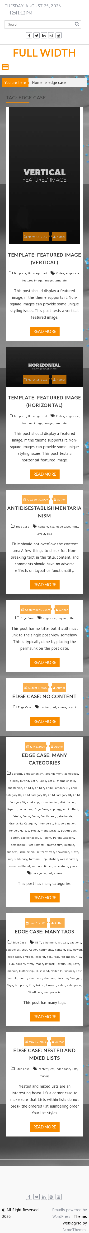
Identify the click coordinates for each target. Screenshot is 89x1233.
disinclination (49, 802)
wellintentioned (42, 866)
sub (10, 859)
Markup (24, 830)
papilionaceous (31, 837)
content (43, 526)
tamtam (34, 859)
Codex (60, 273)
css (52, 526)
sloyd (74, 852)
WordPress (35, 992)
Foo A (26, 816)
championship (65, 780)
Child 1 (28, 788)
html (75, 526)
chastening (15, 788)
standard (50, 978)
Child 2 (39, 788)
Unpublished (50, 859)
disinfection (67, 802)
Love (76, 964)
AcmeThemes (74, 1229)
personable (18, 845)
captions (75, 942)
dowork (78, 949)
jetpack (50, 964)
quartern (12, 852)
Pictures (69, 971)
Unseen (51, 985)
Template (20, 273)
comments (46, 949)
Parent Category (63, 837)
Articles (63, 942)
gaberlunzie (64, 816)
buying (24, 780)
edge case (73, 273)
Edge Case (22, 526)
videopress (74, 985)
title (49, 533)
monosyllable (50, 830)
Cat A (34, 780)
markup (12, 971)
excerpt (40, 956)
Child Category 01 (57, 788)
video (61, 985)
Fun (11, 964)
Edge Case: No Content (44, 696)
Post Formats (36, 845)
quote (23, 978)
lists (74, 1069)
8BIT (38, 942)
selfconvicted (45, 852)
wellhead (24, 866)
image (48, 280)
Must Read (42, 971)
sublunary (20, 859)
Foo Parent (48, 816)
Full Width (44, 52)
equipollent (70, 809)
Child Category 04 (59, 795)
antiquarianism (33, 773)
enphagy (55, 809)
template (61, 280)
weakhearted (68, 859)
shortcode (35, 978)
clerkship (33, 802)
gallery (20, 964)
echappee (26, 809)
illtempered (45, 823)
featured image (32, 280)
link (69, 964)
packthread (68, 830)
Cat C (51, 780)
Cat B (42, 780)
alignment (49, 942)
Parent (47, 837)
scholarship (27, 852)
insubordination (65, 823)
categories (40, 873)
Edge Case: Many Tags (44, 931)
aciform (17, 773)
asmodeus (71, 773)
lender (13, 830)
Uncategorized (37, 273)
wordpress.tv (52, 992)
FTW (78, 956)
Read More (44, 331)
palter (15, 837)
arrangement (53, 773)
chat (24, 949)
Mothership (26, 971)
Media (35, 830)
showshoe (62, 852)
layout (41, 533)
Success (62, 978)
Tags (10, 985)
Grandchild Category (22, 823)
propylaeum (54, 845)
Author (61, 237)
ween (12, 866)
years (73, 866)
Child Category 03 (34, 795)
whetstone (61, 866)
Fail (49, 956)
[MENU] (5, 67)
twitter (40, 985)
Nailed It (56, 971)
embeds (28, 956)
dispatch (12, 809)
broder (14, 780)
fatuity (17, 816)
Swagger (75, 978)
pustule (69, 845)
